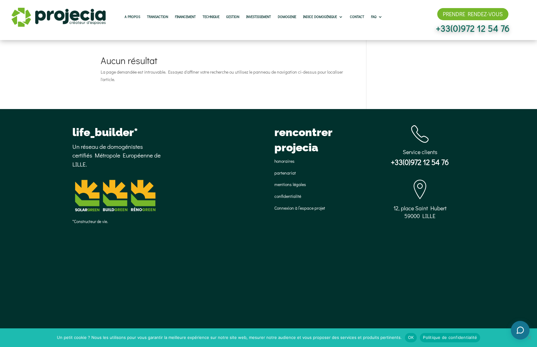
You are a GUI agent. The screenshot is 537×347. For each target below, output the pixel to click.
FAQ (373, 17)
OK (411, 337)
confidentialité (287, 196)
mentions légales (290, 184)
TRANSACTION (157, 17)
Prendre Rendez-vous (473, 14)
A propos (132, 17)
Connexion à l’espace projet (299, 208)
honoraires (284, 161)
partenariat (285, 173)
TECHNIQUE (211, 17)
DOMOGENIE (287, 17)
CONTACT (357, 17)
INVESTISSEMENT (258, 17)
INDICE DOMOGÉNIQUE (320, 17)
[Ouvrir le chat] (520, 330)
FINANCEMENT (185, 17)
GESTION (232, 17)
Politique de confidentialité (450, 337)
